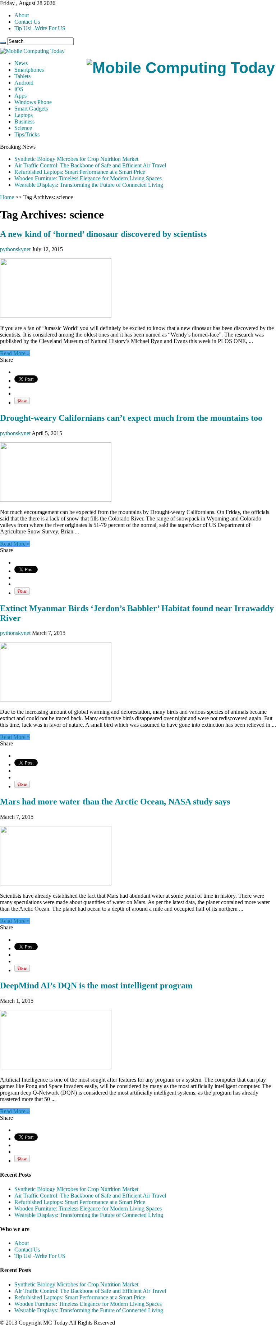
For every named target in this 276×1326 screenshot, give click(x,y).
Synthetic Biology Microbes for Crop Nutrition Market (76, 159)
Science (23, 128)
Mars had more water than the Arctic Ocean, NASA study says (115, 801)
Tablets (22, 76)
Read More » (15, 353)
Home (7, 197)
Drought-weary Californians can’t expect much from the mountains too (131, 418)
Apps (20, 96)
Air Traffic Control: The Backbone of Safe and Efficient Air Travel (90, 165)
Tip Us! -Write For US (39, 28)
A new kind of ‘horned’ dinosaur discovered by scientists (103, 234)
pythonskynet (16, 249)
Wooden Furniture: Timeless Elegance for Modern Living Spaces (88, 178)
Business (24, 121)
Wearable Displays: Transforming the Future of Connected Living (88, 185)
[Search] (3, 43)
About (21, 15)
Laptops (23, 115)
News (21, 63)
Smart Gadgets (31, 108)
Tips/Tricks (27, 134)
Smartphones (29, 70)
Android (23, 83)
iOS (18, 89)
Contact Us (27, 22)
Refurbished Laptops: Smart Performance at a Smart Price (79, 172)
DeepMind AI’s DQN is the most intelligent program (96, 985)
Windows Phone (33, 102)
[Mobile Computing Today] (181, 67)
